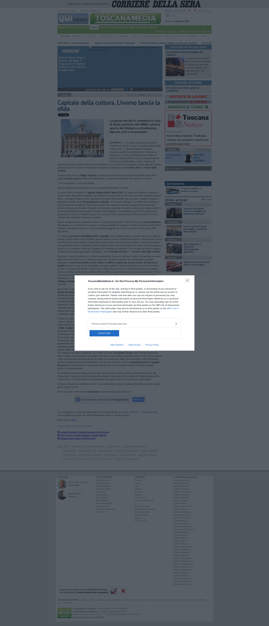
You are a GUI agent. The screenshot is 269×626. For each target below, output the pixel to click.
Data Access (134, 345)
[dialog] (134, 313)
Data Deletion (117, 345)
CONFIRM (104, 333)
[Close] (188, 281)
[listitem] (134, 323)
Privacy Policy (152, 345)
